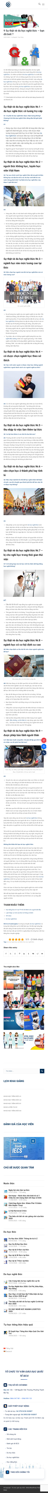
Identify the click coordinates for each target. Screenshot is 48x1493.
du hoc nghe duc (12, 942)
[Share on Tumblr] (28, 954)
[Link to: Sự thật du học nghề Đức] (34, 980)
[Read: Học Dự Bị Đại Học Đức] (6, 1245)
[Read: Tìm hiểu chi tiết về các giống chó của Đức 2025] (6, 1218)
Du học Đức (10, 1453)
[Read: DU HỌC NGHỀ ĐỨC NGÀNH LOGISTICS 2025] (6, 1311)
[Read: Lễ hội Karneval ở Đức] (6, 1212)
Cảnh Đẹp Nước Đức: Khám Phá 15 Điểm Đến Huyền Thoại (25, 1204)
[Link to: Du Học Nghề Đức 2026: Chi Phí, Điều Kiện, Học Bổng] (34, 1020)
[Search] (38, 4)
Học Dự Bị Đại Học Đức (18, 1244)
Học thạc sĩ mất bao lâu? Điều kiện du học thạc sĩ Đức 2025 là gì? (26, 1295)
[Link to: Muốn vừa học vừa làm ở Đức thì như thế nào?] (34, 1040)
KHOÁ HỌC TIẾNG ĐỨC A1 (12, 1096)
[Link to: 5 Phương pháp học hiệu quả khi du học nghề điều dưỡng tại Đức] (14, 1000)
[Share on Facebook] (6, 954)
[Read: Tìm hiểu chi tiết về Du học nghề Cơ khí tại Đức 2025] (6, 1303)
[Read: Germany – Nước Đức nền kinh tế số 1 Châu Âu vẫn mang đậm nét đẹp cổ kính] (6, 1197)
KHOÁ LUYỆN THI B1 (10, 1107)
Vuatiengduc (13, 924)
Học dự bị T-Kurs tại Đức (19, 1261)
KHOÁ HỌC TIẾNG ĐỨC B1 (12, 1103)
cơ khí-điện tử (22, 720)
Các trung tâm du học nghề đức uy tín (24, 1281)
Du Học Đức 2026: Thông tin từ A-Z (23, 1239)
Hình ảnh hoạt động (13, 1439)
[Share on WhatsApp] (15, 954)
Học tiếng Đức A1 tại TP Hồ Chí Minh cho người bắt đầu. (23, 910)
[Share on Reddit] (37, 954)
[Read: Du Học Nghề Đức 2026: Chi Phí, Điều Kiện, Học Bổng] (6, 1288)
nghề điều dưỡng (11, 338)
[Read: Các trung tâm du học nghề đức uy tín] (6, 1282)
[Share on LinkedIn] (24, 954)
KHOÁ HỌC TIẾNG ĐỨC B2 (12, 1111)
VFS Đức (9, 916)
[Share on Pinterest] (19, 954)
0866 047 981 (15, 1398)
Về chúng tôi (10, 1434)
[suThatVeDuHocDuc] (21, 21)
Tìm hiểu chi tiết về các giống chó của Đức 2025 (26, 1217)
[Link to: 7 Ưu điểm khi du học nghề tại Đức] (14, 980)
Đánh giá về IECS (12, 1444)
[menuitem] (38, 4)
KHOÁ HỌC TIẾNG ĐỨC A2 (12, 1100)
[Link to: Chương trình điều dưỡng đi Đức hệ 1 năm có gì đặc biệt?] (14, 1020)
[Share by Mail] (42, 954)
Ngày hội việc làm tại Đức (19, 1190)
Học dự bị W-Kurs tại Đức (19, 1255)
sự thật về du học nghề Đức (26, 942)
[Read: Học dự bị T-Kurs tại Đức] (6, 1262)
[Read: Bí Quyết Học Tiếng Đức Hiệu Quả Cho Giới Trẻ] (6, 1333)
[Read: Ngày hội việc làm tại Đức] (6, 1191)
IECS (5, 924)
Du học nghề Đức (11, 919)
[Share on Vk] (33, 954)
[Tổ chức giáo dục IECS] (20, 4)
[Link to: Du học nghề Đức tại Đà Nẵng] (34, 1000)
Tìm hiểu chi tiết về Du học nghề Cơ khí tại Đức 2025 (26, 1303)
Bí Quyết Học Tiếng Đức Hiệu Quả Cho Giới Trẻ (26, 1332)
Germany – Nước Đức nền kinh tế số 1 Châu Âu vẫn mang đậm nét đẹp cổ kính (25, 1197)
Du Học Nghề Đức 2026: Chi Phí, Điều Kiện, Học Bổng (26, 1287)
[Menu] (43, 4)
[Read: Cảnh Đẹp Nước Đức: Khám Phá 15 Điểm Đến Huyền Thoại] (6, 1205)
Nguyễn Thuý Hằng (18, 37)
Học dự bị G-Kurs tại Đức (19, 1250)
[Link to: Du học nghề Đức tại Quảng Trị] (14, 1040)
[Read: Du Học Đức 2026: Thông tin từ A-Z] (6, 1240)
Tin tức (8, 1448)
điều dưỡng (13, 720)
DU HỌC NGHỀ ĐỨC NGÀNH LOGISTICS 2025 (25, 1310)
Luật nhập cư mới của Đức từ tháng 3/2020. (19, 913)
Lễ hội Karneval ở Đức (18, 1211)
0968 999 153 (27, 1398)
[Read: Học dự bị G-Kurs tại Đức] (6, 1251)
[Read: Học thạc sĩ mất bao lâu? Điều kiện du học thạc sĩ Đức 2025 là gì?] (6, 1295)
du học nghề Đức (28, 74)
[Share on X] (10, 954)
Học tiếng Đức (11, 1462)
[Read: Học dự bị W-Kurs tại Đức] (6, 1257)
